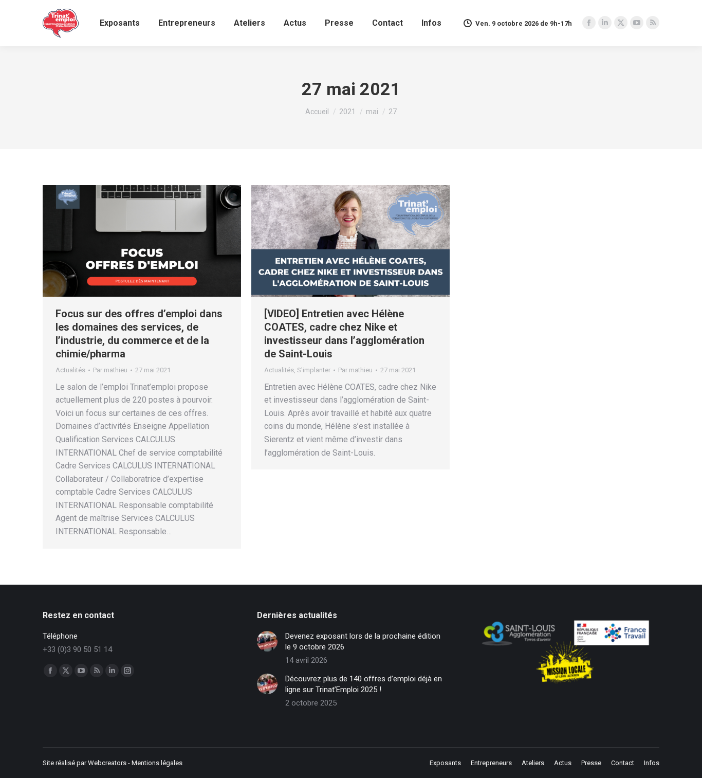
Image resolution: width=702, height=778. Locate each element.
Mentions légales (157, 763)
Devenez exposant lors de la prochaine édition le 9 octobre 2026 (362, 641)
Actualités (70, 370)
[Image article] (267, 641)
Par (110, 370)
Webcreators (107, 763)
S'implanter (313, 370)
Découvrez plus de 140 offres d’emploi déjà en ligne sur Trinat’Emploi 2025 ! (363, 684)
